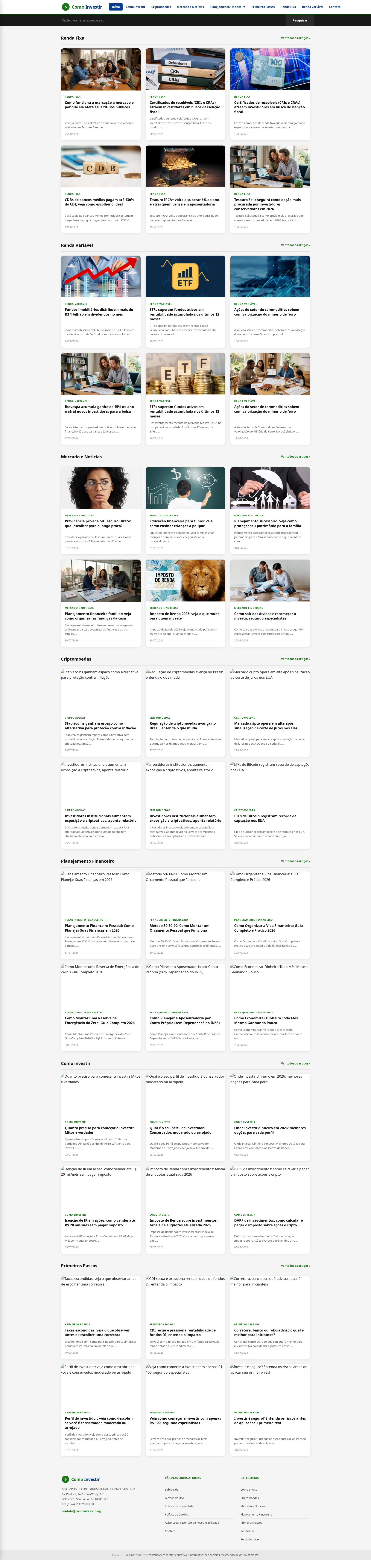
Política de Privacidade (179, 1506)
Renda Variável (312, 7)
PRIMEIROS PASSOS (77, 1324)
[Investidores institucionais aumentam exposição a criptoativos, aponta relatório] (101, 805)
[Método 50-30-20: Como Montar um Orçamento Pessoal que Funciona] (185, 915)
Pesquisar (299, 20)
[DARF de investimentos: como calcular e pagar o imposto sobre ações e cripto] (270, 1210)
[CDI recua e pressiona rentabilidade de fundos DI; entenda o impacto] (185, 1317)
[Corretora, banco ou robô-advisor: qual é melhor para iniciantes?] (270, 1317)
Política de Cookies (177, 1514)
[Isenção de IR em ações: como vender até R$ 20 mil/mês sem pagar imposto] (101, 1210)
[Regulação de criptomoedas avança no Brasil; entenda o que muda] (185, 713)
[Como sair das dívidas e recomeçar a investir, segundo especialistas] (270, 603)
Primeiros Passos (263, 7)
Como (85, 1479)
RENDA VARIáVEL (76, 303)
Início (116, 7)
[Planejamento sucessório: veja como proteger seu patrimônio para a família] (270, 510)
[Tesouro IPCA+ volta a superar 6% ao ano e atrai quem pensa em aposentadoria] (185, 189)
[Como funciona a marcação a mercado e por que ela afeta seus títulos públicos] (101, 94)
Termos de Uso (174, 1498)
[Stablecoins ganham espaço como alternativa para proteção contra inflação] (101, 713)
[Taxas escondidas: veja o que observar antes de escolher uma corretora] (101, 1317)
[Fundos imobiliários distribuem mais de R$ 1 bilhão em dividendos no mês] (101, 302)
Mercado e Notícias (190, 7)
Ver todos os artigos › (295, 38)
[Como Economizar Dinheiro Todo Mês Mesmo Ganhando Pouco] (270, 1007)
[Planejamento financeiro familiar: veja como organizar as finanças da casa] (101, 603)
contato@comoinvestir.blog (81, 1511)
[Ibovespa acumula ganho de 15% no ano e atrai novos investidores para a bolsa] (101, 399)
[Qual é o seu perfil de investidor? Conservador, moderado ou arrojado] (185, 1117)
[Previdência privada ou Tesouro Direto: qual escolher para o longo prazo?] (101, 510)
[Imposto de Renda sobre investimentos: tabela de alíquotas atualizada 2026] (185, 1210)
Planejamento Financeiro (227, 7)
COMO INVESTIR (75, 1122)
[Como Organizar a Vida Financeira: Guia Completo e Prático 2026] (270, 915)
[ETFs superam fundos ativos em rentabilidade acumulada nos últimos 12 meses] (185, 302)
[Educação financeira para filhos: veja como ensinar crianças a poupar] (185, 510)
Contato (335, 7)
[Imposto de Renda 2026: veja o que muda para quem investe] (185, 603)
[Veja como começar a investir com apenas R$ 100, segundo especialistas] (185, 1410)
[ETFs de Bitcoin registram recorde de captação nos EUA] (270, 805)
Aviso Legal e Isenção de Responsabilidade (192, 1523)
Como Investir (135, 7)
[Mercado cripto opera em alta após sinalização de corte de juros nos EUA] (270, 713)
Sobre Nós (171, 1489)
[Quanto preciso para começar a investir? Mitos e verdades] (101, 1117)
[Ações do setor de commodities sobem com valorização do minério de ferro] (270, 302)
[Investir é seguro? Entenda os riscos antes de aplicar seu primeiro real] (270, 1410)
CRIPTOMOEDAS (75, 717)
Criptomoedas (161, 7)
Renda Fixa (288, 7)
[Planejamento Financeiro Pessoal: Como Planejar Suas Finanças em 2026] (101, 915)
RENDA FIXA (73, 96)
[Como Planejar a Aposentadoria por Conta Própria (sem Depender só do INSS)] (185, 1007)
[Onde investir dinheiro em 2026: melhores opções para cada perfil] (270, 1117)
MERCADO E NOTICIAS (79, 515)
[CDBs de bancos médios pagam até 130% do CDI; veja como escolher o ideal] (101, 189)
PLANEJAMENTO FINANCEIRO (84, 919)
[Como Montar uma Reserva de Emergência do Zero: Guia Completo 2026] (101, 1007)
